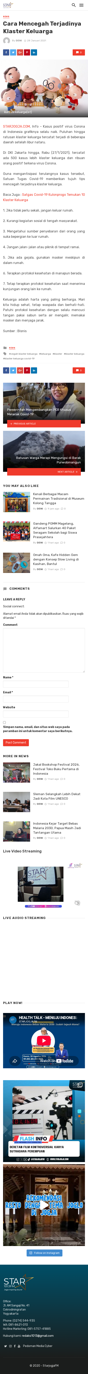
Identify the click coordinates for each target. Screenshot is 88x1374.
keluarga (46, 353)
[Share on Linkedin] (34, 52)
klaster (58, 353)
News (6, 17)
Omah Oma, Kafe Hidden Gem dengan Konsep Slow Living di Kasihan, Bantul (56, 559)
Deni (19, 40)
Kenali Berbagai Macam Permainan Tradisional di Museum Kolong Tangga (58, 498)
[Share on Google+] (20, 52)
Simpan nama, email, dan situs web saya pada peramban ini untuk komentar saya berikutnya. (37, 729)
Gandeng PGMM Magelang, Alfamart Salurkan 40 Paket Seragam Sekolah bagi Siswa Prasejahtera (55, 530)
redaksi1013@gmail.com (38, 1336)
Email (8, 692)
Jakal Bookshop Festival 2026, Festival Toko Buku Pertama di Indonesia (56, 769)
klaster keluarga (74, 353)
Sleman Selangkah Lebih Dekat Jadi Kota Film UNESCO (56, 796)
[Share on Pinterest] (27, 52)
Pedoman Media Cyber (37, 1346)
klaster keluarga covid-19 (20, 358)
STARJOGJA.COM (16, 126)
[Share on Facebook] (6, 52)
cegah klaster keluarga (24, 353)
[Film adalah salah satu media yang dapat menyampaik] (44, 1121)
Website (9, 707)
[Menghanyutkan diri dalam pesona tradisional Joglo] (44, 1205)
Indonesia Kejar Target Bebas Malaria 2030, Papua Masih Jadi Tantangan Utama (57, 828)
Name (8, 677)
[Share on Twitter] (13, 52)
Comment (10, 625)
